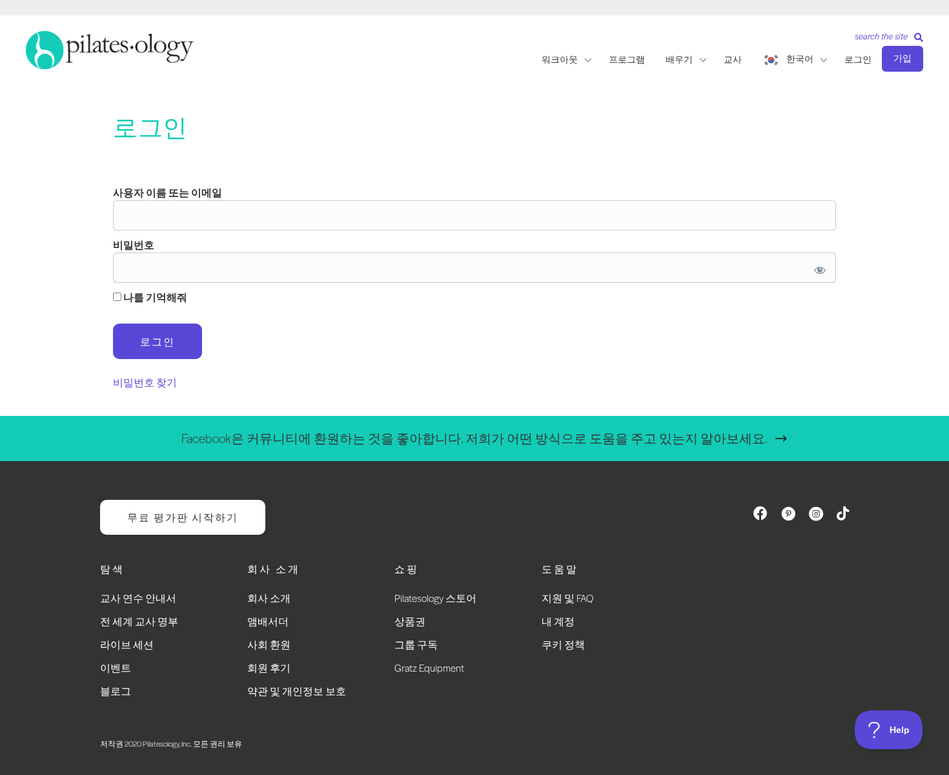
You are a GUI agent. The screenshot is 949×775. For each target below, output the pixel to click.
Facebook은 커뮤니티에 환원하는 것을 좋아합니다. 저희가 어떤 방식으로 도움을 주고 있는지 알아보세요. (474, 438)
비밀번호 (133, 244)
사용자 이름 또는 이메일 (167, 192)
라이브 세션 (127, 644)
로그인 (858, 59)
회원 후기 (269, 667)
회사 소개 (269, 597)
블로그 (115, 691)
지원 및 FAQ (567, 597)
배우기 (679, 59)
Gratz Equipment (429, 667)
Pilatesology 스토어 (435, 597)
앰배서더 (268, 621)
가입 (902, 58)
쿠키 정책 (563, 644)
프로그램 (627, 59)
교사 (733, 59)
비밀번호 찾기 (145, 382)
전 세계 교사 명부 (139, 621)
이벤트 (115, 667)
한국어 (799, 59)
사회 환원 (269, 644)
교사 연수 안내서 (138, 597)
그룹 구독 (416, 644)
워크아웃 (560, 59)
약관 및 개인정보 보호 (296, 691)
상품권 (409, 621)
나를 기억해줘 (154, 297)
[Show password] (817, 268)
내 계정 (558, 621)
